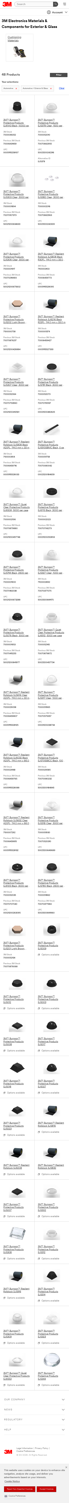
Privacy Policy (41, 1448)
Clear (61, 88)
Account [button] (57, 12)
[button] (15, 1496)
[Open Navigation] (64, 4)
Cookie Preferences (25, 1451)
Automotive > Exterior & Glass (35, 88)
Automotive (8, 88)
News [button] (8, 1410)
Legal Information (24, 1448)
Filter (58, 75)
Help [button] (7, 1430)
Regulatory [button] (13, 1419)
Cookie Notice (12, 1481)
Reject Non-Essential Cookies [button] (19, 1489)
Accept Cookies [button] (46, 1489)
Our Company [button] (14, 1399)
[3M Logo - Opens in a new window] (7, 4)
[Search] (55, 4)
